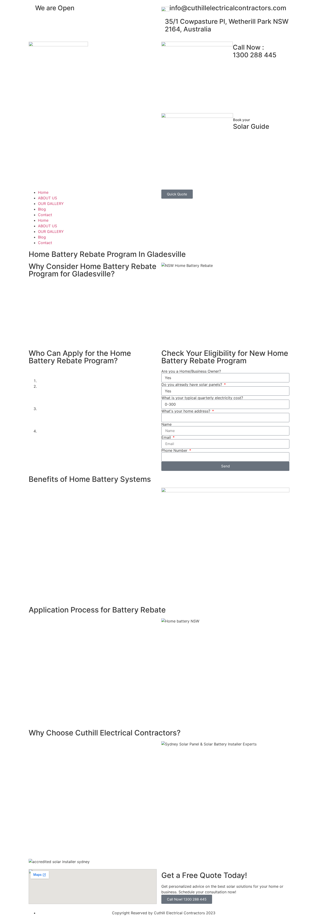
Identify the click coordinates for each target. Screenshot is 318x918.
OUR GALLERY (51, 203)
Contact (45, 214)
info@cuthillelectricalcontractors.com (227, 8)
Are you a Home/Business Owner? (191, 371)
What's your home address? (186, 411)
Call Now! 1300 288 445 (186, 899)
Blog (42, 209)
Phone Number (175, 450)
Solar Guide (251, 124)
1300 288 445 (254, 51)
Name (166, 424)
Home (43, 192)
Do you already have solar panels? (192, 384)
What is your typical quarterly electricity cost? (202, 398)
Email (166, 437)
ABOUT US (47, 198)
